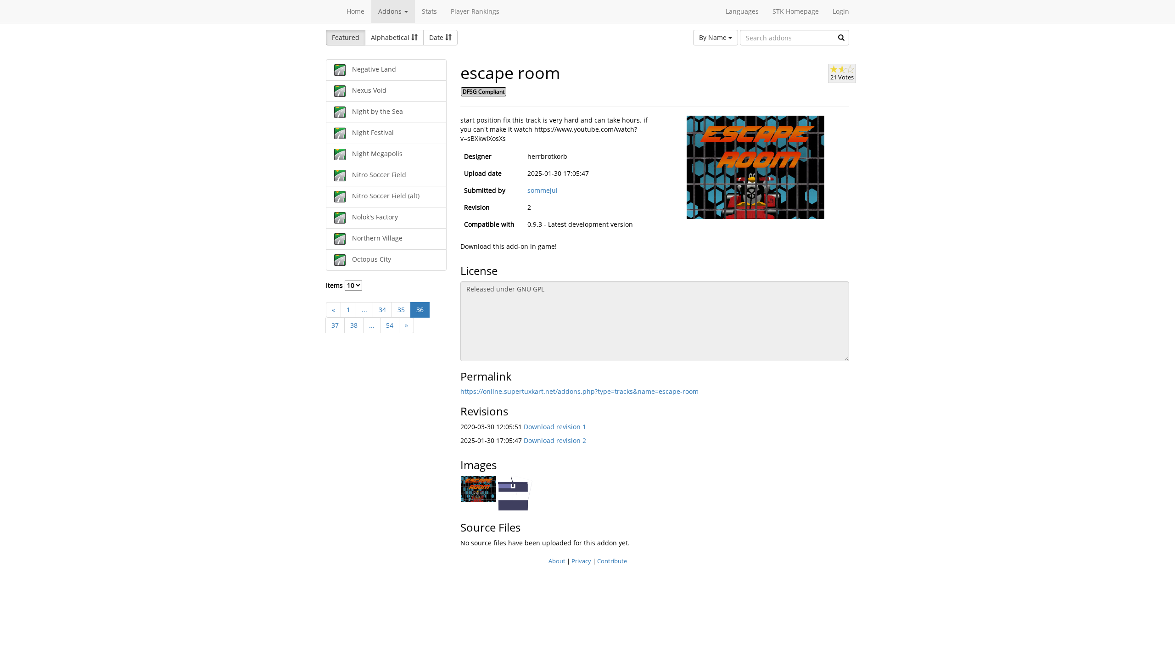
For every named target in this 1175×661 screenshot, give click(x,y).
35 (401, 309)
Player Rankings (475, 11)
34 (382, 309)
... (364, 309)
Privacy (581, 561)
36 (420, 309)
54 (389, 325)
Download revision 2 (555, 440)
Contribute (612, 561)
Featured (345, 37)
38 (354, 325)
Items (335, 285)
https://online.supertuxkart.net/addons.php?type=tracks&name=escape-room (579, 391)
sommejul (542, 190)
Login (841, 11)
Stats (429, 11)
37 (335, 325)
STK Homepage (795, 11)
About (556, 561)
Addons (390, 11)
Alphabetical (391, 37)
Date (437, 37)
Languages (742, 11)
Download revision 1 (555, 426)
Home (355, 11)
